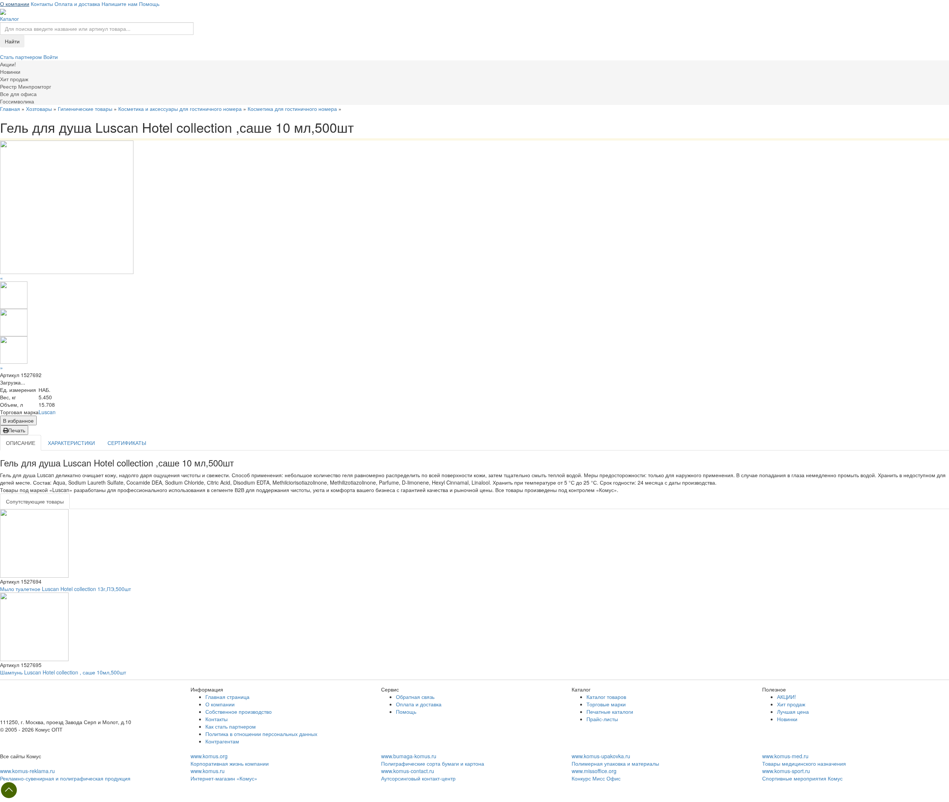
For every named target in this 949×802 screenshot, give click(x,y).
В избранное (18, 420)
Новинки (787, 719)
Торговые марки (606, 704)
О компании (14, 3)
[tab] (35, 501)
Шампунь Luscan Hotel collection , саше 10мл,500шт (63, 672)
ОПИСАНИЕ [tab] (20, 442)
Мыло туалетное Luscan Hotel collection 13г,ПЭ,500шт (65, 589)
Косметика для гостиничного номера (292, 108)
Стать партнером (21, 56)
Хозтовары (39, 108)
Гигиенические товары (85, 108)
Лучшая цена (793, 711)
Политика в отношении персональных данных (261, 733)
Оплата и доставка (77, 3)
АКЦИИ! (786, 696)
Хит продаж (791, 704)
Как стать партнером (230, 726)
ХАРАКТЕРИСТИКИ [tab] (71, 442)
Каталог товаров (606, 696)
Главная (10, 108)
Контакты (42, 3)
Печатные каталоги (609, 711)
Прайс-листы (602, 719)
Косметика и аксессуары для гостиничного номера (180, 108)
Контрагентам (222, 741)
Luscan (47, 412)
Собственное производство (238, 711)
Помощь (149, 3)
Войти (50, 56)
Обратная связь (415, 696)
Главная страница (227, 696)
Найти (12, 41)
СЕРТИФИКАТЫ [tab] (127, 442)
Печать (16, 430)
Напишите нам (120, 3)
